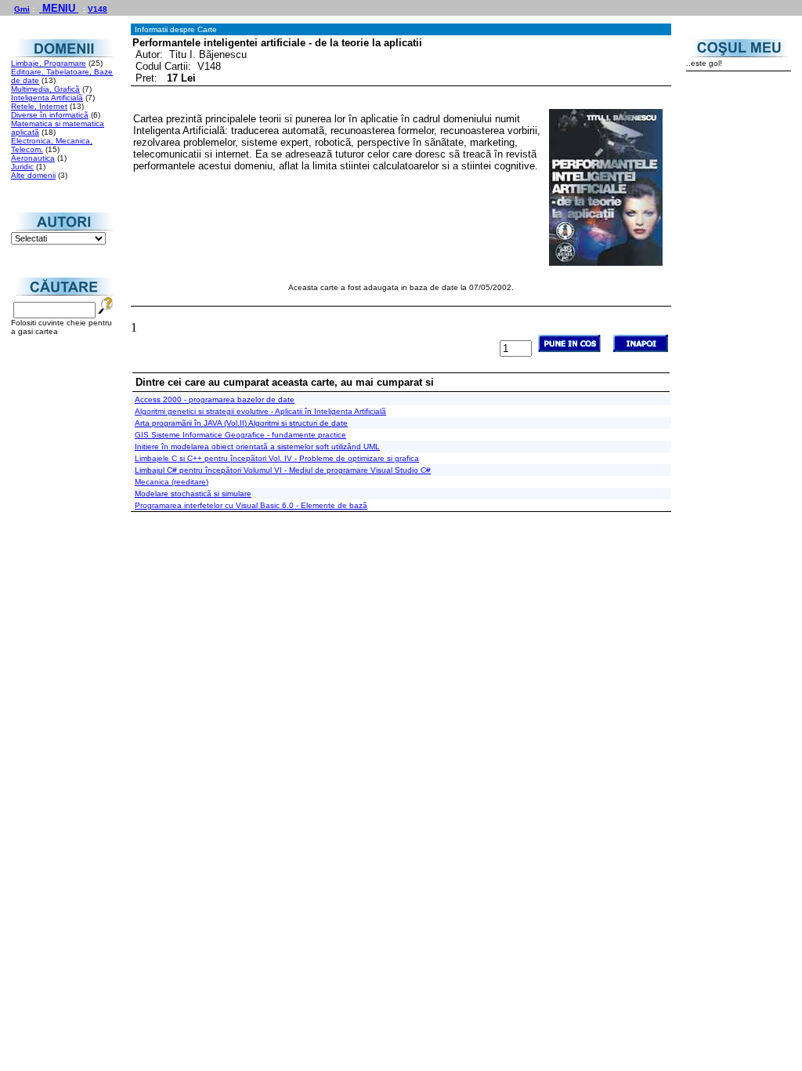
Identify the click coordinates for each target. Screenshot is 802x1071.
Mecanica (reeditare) (171, 481)
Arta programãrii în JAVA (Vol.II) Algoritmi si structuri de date (241, 423)
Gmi (22, 9)
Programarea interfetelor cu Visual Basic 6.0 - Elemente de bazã (251, 505)
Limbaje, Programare (48, 63)
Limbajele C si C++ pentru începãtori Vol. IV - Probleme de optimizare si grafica (277, 458)
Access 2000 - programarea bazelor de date (214, 399)
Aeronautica (33, 158)
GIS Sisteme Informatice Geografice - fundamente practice (240, 434)
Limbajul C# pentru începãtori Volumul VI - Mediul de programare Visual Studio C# (283, 470)
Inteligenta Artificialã (47, 97)
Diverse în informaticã (50, 115)
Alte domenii (33, 175)
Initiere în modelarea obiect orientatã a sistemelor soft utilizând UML (257, 446)
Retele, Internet (39, 106)
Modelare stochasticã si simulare (193, 493)
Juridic (22, 166)
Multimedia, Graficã (45, 89)
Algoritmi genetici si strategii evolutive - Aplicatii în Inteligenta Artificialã (260, 411)
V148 (97, 9)
